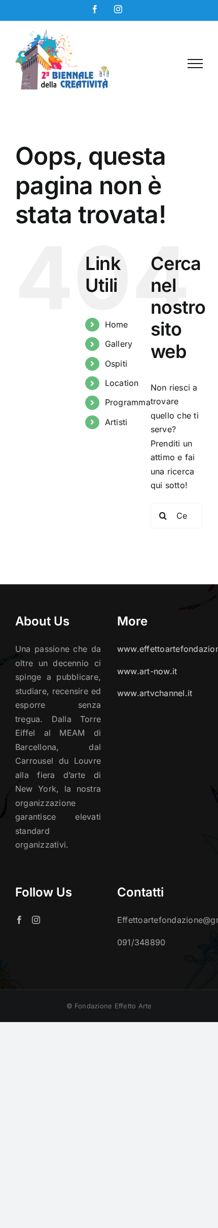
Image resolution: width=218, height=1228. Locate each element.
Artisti (116, 422)
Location (122, 383)
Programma (128, 402)
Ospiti (116, 363)
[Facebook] (19, 920)
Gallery (119, 344)
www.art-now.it (147, 671)
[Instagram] (36, 920)
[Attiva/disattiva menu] (195, 63)
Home (116, 324)
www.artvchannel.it (154, 693)
